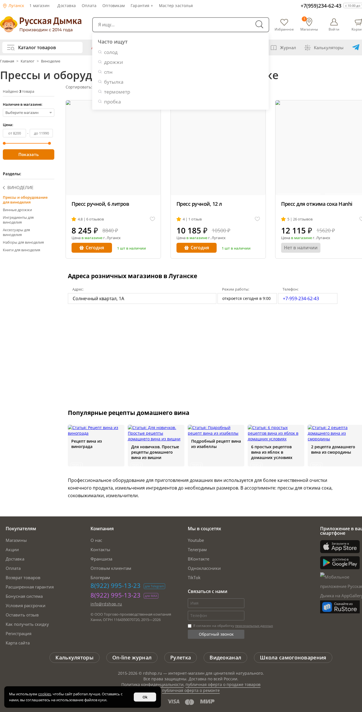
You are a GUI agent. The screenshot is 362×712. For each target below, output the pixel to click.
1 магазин (39, 5)
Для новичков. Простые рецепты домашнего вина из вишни (155, 452)
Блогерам (100, 577)
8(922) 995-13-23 (115, 585)
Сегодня (95, 247)
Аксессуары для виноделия (16, 232)
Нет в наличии (301, 247)
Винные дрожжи (17, 209)
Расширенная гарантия (30, 587)
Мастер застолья (176, 5)
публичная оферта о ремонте (191, 690)
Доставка (66, 5)
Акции (12, 549)
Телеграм (197, 549)
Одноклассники (204, 568)
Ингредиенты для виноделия (18, 220)
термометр (117, 91)
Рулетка (180, 657)
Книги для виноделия (21, 249)
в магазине (91, 237)
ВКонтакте (198, 559)
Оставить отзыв (22, 615)
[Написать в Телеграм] (356, 47)
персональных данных (254, 625)
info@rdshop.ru (106, 604)
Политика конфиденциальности (152, 684)
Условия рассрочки (26, 605)
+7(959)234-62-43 (321, 5)
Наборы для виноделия (23, 242)
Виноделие (50, 61)
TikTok (194, 577)
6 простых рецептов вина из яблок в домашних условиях (271, 452)
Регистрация (18, 633)
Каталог (28, 61)
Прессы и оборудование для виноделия (25, 200)
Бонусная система (24, 596)
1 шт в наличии (131, 248)
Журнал (288, 47)
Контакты (100, 549)
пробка (112, 101)
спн (108, 72)
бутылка (113, 82)
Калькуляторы (329, 47)
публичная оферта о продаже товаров (223, 684)
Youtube (196, 540)
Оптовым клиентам (110, 568)
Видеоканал (225, 657)
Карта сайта (18, 643)
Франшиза (101, 559)
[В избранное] (152, 219)
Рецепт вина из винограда (86, 443)
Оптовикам (113, 5)
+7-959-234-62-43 (301, 298)
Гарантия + (142, 5)
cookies (44, 693)
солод (111, 52)
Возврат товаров (23, 577)
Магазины (16, 540)
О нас (96, 540)
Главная (7, 61)
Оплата (89, 5)
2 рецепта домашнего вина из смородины (333, 449)
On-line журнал (132, 657)
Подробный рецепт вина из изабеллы (216, 443)
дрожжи (113, 62)
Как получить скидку (27, 624)
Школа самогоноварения (293, 657)
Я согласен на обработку (232, 625)
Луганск (15, 5)
